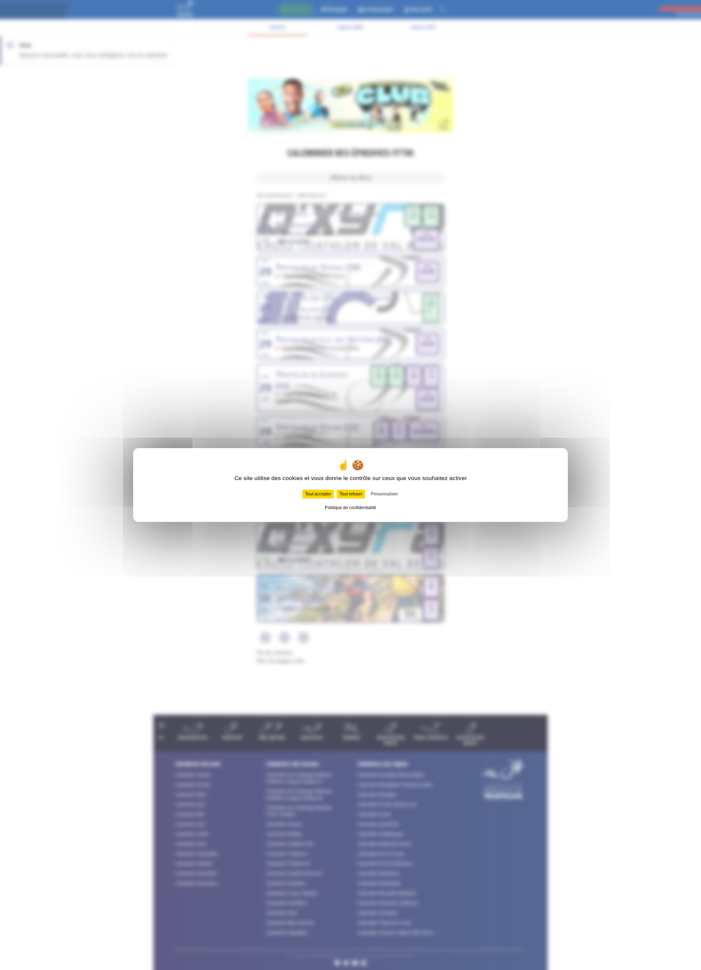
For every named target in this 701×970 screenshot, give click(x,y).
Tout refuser (351, 494)
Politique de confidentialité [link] (350, 507)
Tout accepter (318, 494)
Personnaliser (384, 494)
